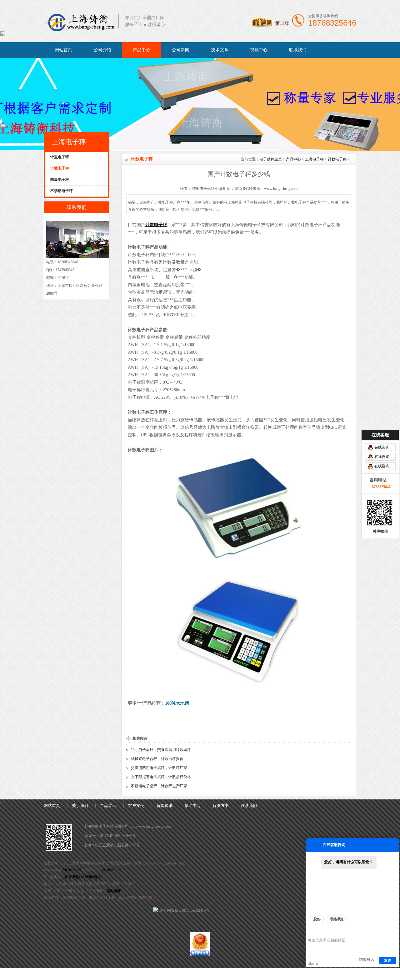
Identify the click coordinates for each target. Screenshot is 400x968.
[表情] (311, 931)
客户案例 (136, 805)
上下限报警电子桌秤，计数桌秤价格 (161, 777)
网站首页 (63, 50)
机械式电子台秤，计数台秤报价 (157, 759)
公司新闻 (180, 50)
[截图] (336, 931)
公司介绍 (102, 50)
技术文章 (219, 50)
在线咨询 (381, 447)
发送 (388, 960)
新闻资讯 (164, 805)
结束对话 (366, 959)
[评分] (320, 931)
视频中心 (259, 50)
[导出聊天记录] (394, 931)
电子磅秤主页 (270, 159)
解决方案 (220, 805)
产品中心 (141, 50)
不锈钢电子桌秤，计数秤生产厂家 (159, 786)
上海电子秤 (314, 159)
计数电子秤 (337, 159)
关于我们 (80, 805)
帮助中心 (192, 805)
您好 (317, 919)
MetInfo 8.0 (71, 870)
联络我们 (337, 919)
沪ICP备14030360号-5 (117, 836)
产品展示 (108, 805)
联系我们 (298, 50)
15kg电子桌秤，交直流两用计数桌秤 (161, 750)
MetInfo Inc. (112, 870)
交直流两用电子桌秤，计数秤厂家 (159, 768)
